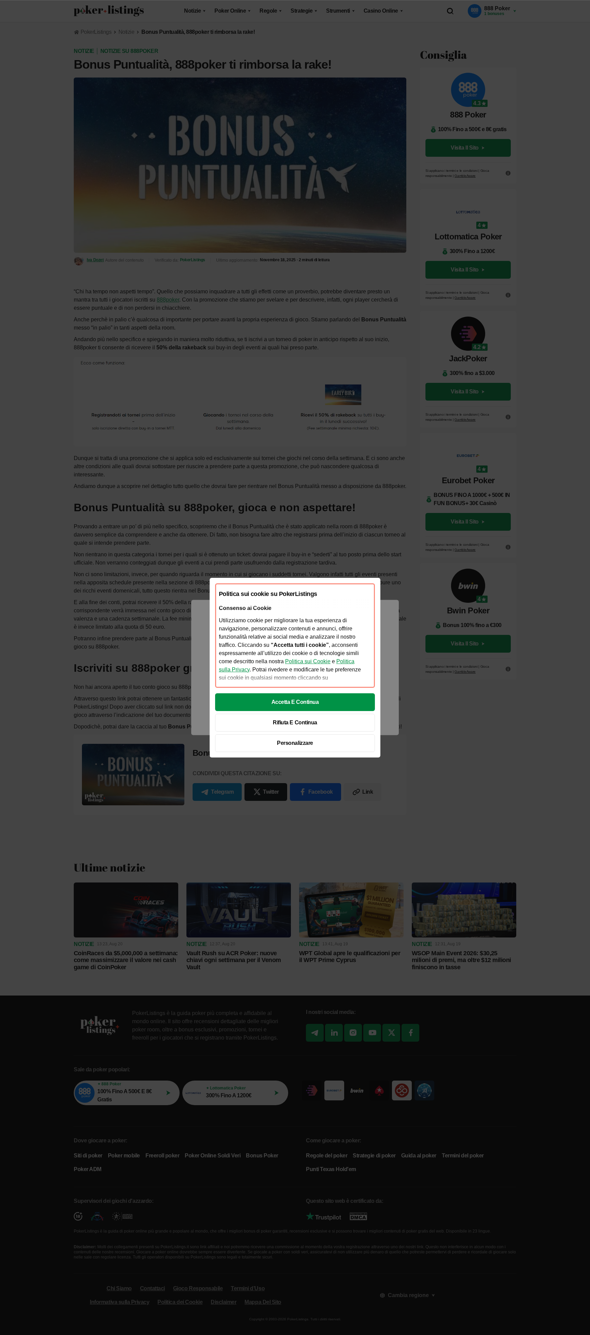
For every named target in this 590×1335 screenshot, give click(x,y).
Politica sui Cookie (308, 661)
